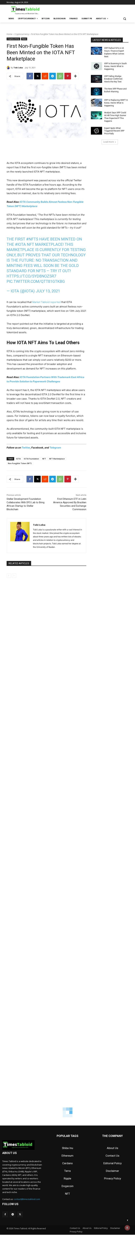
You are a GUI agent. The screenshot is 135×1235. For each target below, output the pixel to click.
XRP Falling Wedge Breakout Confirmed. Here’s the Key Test (113, 79)
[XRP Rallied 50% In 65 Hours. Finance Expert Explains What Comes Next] (96, 51)
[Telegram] (52, 76)
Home (9, 34)
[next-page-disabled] (14, 576)
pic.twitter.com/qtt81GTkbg (36, 281)
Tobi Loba (18, 67)
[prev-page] (9, 576)
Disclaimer (112, 1170)
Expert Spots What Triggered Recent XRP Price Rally (114, 131)
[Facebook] (30, 76)
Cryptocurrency (21, 34)
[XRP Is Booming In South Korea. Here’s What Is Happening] (96, 66)
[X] (37, 76)
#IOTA (20, 244)
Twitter (26, 447)
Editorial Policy (112, 1163)
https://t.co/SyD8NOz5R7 (31, 276)
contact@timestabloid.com (27, 1199)
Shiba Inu (67, 1148)
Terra (67, 1170)
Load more (108, 141)
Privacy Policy (112, 1178)
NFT (44, 458)
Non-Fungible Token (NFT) (20, 463)
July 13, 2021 (48, 291)
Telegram (55, 447)
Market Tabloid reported (46, 302)
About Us (112, 1148)
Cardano (67, 1163)
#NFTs (32, 239)
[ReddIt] (45, 76)
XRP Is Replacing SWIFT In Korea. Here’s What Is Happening (116, 103)
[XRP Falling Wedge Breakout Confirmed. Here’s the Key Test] (96, 79)
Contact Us (112, 1155)
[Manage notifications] (127, 1227)
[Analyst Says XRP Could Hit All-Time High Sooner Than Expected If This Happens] (96, 115)
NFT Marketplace (57, 458)
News (24, 39)
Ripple (67, 1178)
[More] (75, 76)
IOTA (18, 458)
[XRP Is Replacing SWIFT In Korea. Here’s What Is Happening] (96, 103)
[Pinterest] (67, 76)
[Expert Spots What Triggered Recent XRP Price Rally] (96, 131)
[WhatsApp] (60, 76)
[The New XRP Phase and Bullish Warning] (96, 91)
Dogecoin (67, 1186)
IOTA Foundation (31, 458)
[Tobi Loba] (9, 67)
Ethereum (67, 1155)
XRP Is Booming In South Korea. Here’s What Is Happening (115, 66)
